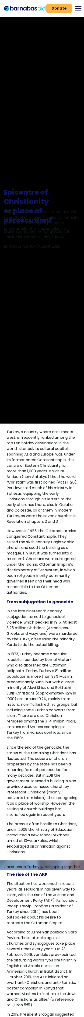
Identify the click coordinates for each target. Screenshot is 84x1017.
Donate (59, 8)
